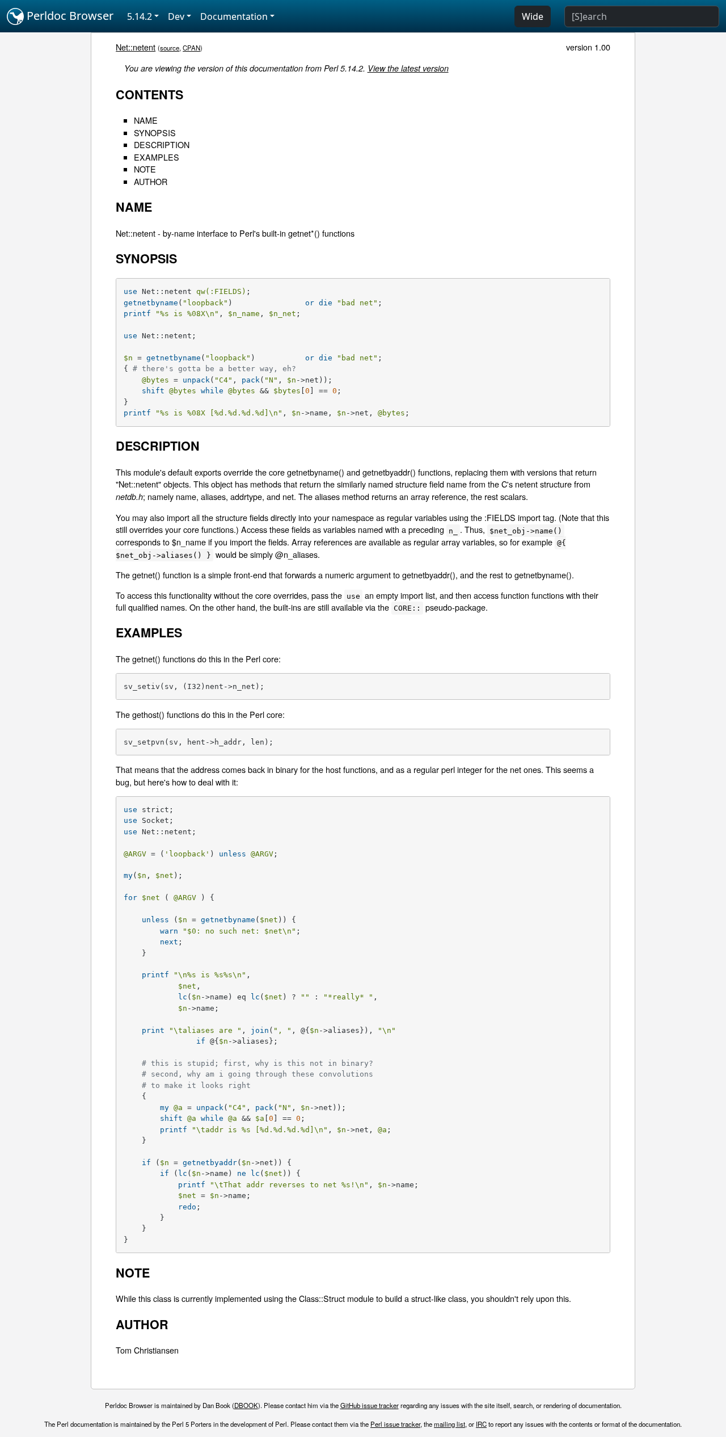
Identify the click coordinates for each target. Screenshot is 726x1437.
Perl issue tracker (395, 1423)
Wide (532, 16)
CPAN (191, 47)
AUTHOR (150, 181)
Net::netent (135, 47)
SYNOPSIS (155, 132)
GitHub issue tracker (369, 1405)
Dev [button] (176, 16)
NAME (146, 120)
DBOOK (246, 1405)
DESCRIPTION (161, 144)
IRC (481, 1423)
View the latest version (408, 68)
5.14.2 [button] (139, 16)
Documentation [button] (234, 16)
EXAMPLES (156, 157)
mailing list (449, 1423)
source (169, 47)
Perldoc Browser (68, 15)
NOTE (145, 169)
